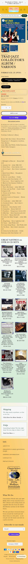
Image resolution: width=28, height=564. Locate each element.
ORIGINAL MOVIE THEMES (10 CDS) (20, 314)
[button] (3, 9)
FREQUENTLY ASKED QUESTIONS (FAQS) (14, 450)
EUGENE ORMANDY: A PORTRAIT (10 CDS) (7, 286)
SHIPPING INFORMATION (11, 454)
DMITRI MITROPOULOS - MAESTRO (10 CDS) (7, 261)
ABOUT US (6, 446)
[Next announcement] (25, 2)
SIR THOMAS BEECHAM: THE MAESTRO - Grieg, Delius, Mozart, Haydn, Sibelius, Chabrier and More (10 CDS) (7, 340)
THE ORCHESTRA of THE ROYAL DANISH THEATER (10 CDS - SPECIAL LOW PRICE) (21, 368)
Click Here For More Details (12, 417)
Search (24, 15)
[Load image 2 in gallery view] (14, 48)
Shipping (15, 98)
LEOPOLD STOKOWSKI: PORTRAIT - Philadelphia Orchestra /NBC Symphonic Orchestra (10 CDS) (21, 288)
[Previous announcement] (2, 2)
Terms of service (10, 558)
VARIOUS (6, 86)
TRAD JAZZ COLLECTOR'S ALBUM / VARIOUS (14, 80)
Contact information (15, 561)
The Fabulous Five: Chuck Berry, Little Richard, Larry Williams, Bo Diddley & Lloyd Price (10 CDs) (7, 367)
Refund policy (12, 556)
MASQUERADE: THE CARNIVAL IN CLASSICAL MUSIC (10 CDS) (7, 314)
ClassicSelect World (13, 554)
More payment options (14, 121)
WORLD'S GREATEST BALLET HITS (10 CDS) (7, 393)
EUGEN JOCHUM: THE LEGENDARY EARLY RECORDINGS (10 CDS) (21, 261)
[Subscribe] (23, 529)
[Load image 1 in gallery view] (5, 48)
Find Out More (8, 433)
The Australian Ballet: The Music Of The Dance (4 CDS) (20, 336)
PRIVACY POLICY (8, 461)
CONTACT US (7, 458)
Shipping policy (19, 558)
